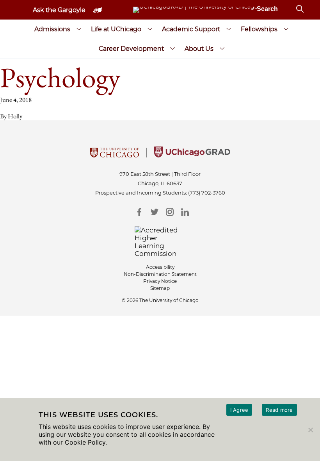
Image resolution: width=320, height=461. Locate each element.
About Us (199, 48)
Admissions (52, 29)
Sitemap (160, 288)
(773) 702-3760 (206, 192)
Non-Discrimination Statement (160, 274)
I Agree (239, 410)
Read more (279, 410)
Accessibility (160, 267)
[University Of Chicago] (114, 155)
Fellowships (259, 29)
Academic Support (191, 29)
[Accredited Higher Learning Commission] (160, 241)
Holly (15, 116)
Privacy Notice (160, 281)
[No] (310, 430)
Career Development (131, 48)
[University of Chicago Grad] (192, 155)
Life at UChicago (116, 29)
